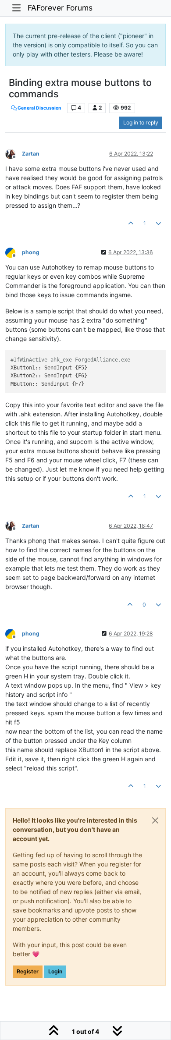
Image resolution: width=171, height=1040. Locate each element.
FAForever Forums (60, 7)
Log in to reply (140, 122)
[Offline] (13, 153)
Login (55, 971)
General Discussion (39, 108)
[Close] (155, 820)
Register (28, 971)
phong (30, 252)
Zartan (30, 153)
